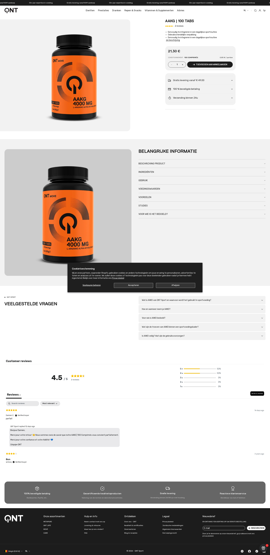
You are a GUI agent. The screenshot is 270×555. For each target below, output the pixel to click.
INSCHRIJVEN (257, 528)
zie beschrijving (173, 40)
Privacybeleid (118, 278)
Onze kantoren (130, 529)
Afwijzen (176, 285)
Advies (180, 10)
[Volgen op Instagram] (242, 551)
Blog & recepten (130, 533)
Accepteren (133, 285)
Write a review (257, 393)
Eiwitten (90, 10)
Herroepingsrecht (169, 533)
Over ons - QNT (130, 522)
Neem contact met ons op (94, 522)
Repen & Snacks (132, 10)
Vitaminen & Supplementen (159, 10)
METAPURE (47, 522)
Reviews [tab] (14, 394)
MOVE (45, 529)
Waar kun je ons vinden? (94, 529)
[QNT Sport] (14, 518)
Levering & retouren (92, 525)
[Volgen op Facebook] (249, 551)
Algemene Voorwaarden (172, 529)
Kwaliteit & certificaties (133, 525)
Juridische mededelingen (172, 525)
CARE (45, 533)
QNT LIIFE (47, 525)
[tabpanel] (135, 434)
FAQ (85, 533)
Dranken (116, 10)
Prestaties (103, 10)
